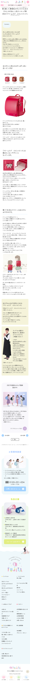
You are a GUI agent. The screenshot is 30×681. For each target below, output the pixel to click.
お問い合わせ (20, 620)
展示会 (19, 679)
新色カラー (4, 596)
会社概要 (19, 630)
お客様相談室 (20, 616)
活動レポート (5, 618)
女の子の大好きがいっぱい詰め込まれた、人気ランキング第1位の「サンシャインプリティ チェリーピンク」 (14, 175)
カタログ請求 (4, 679)
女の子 (16, 2)
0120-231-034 (17, 482)
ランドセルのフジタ (15, 673)
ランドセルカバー (6, 594)
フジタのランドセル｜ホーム (8, 7)
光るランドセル (5, 581)
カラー (22, 2)
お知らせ (4, 609)
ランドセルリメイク (6, 643)
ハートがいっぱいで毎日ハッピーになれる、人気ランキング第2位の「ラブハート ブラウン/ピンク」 (15, 40)
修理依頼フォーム (21, 613)
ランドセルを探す (26, 679)
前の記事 (23, 435)
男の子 (19, 2)
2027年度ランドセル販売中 (15, 5)
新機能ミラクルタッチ (7, 641)
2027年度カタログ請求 (16, 428)
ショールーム (11, 679)
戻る (15, 439)
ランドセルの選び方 (21, 7)
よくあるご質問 (20, 618)
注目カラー (4, 599)
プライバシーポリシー (22, 632)
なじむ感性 (4, 639)
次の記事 (7, 435)
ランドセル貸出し (21, 592)
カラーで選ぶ (5, 592)
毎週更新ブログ (6, 616)
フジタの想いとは (6, 632)
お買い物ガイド (5, 653)
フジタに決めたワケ (6, 620)
